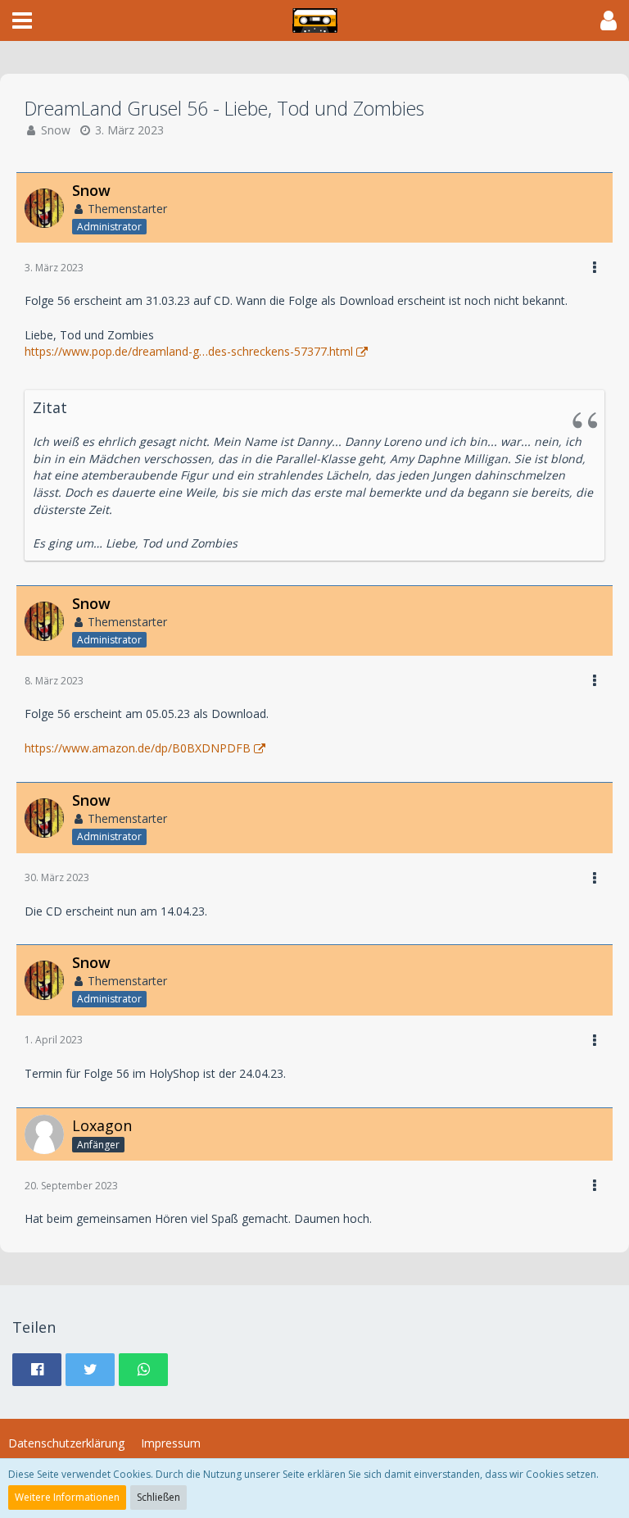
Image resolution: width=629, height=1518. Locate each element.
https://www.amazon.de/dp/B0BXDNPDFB (138, 748)
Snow (55, 130)
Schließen (158, 1497)
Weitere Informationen (67, 1497)
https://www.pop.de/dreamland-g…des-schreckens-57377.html (189, 351)
